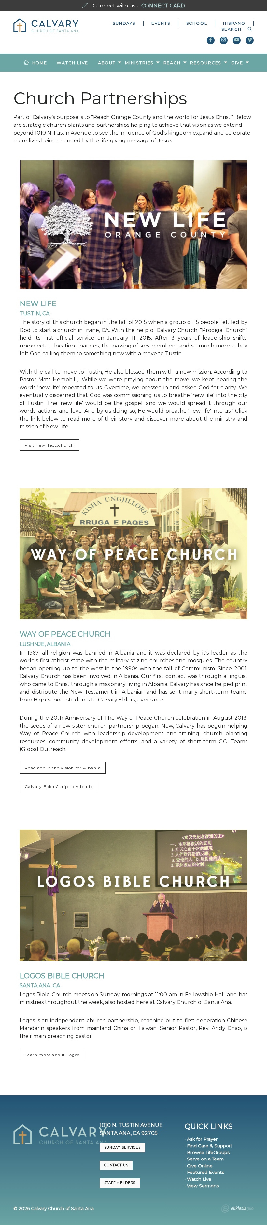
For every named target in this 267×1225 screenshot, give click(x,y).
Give (237, 62)
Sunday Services (122, 1147)
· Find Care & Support (208, 1145)
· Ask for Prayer (201, 1139)
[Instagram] (224, 40)
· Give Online (199, 1165)
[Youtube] (237, 40)
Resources (205, 62)
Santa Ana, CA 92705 (129, 1133)
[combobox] (233, 29)
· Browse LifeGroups (207, 1152)
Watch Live (72, 62)
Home (40, 62)
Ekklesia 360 (237, 1209)
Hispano (234, 23)
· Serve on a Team (204, 1158)
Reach (172, 62)
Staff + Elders (119, 1183)
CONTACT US (116, 1165)
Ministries (139, 62)
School (196, 23)
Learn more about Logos (52, 1054)
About (107, 62)
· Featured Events (204, 1172)
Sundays (124, 23)
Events (160, 23)
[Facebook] (211, 40)
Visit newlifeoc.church (49, 445)
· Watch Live (198, 1179)
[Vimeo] (250, 40)
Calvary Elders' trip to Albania (59, 786)
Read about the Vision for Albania (63, 767)
